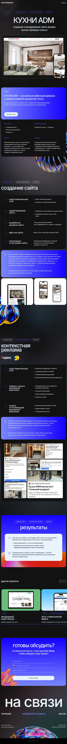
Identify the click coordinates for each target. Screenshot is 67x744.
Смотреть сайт (11, 114)
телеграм (6, 713)
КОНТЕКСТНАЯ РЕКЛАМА (35, 12)
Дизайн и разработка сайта (9, 622)
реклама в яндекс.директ (57, 613)
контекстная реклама (23, 182)
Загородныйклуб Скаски (7, 617)
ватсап (62, 713)
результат (49, 12)
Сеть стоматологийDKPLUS (51, 617)
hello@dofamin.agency (34, 713)
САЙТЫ (4, 613)
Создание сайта (20, 12)
